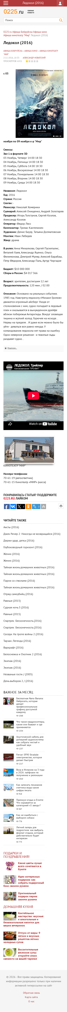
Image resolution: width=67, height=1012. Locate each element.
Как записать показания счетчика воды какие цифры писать (29, 788)
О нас (31, 1001)
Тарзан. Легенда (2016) (17, 641)
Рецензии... (12, 348)
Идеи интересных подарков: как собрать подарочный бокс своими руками (23, 881)
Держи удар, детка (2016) (18, 541)
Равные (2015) (12, 601)
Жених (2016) (11, 554)
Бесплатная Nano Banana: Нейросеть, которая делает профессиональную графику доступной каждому (29, 705)
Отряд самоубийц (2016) (18, 594)
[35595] (9, 866)
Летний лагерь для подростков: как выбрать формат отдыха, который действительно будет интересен (29, 833)
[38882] (9, 916)
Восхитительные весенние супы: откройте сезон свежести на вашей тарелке (20, 954)
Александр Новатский (34, 58)
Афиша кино (30, 51)
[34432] (9, 896)
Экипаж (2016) (12, 661)
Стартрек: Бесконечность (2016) (22, 621)
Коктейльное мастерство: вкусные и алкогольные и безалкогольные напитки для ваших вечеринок (23, 919)
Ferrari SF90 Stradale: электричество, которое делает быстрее (29, 757)
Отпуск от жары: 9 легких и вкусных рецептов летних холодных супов (21, 937)
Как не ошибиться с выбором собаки (27, 816)
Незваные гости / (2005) (17, 674)
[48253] (9, 879)
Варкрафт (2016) (13, 648)
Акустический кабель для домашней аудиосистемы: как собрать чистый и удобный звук (30, 741)
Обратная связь (31, 993)
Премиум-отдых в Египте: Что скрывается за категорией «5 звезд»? (30, 803)
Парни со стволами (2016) (19, 581)
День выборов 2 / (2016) (18, 681)
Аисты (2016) (11, 527)
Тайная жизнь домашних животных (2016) (28, 567)
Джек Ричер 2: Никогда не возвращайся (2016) (31, 534)
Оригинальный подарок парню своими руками (27, 896)
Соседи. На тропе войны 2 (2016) (23, 634)
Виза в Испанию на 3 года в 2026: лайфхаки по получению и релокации (30, 773)
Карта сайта (31, 997)
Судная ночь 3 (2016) (16, 607)
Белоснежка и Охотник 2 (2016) (22, 654)
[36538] (9, 952)
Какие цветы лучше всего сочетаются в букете (30, 866)
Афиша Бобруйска (12, 51)
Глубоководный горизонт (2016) (22, 547)
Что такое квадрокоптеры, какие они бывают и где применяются (30, 725)
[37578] (9, 936)
